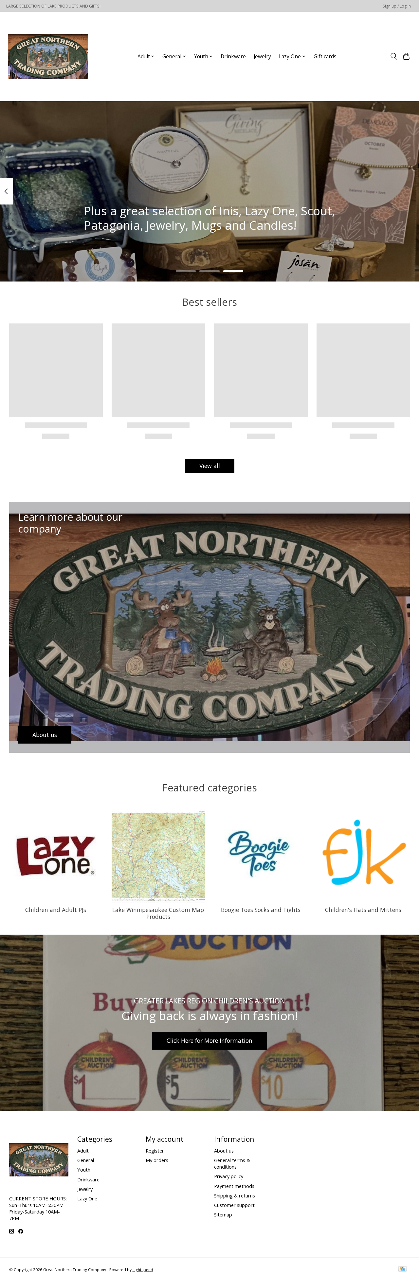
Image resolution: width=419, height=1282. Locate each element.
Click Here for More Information (209, 1040)
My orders (157, 1160)
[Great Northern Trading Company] (48, 56)
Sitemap (223, 1214)
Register (155, 1150)
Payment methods (234, 1186)
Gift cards (325, 56)
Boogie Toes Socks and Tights (261, 910)
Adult (83, 1150)
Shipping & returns (234, 1195)
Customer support (234, 1205)
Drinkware (233, 56)
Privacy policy (228, 1176)
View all (209, 466)
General (85, 1160)
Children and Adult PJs (55, 910)
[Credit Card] (402, 1269)
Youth (83, 1169)
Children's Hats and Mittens (363, 910)
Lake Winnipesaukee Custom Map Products (158, 913)
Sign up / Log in (397, 6)
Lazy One (87, 1198)
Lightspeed (143, 1269)
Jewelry (262, 56)
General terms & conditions (232, 1163)
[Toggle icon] (393, 56)
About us (224, 1150)
